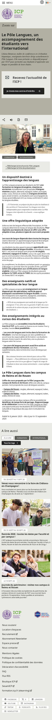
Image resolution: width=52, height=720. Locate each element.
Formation (22, 438)
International (39, 438)
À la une (7, 438)
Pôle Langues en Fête (38, 404)
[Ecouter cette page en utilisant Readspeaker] (11, 119)
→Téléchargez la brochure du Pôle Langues (22, 166)
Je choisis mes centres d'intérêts (21, 91)
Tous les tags (9, 443)
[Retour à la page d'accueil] (12, 13)
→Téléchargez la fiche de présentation (20, 168)
